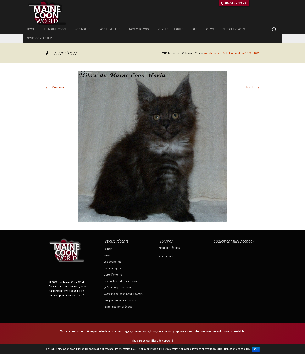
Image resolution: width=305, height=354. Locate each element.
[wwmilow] (152, 146)
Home (31, 29)
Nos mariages (112, 268)
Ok (255, 349)
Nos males (82, 29)
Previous (54, 87)
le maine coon (55, 29)
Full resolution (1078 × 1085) (243, 53)
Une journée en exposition (120, 300)
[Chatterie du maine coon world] (152, 12)
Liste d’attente (113, 274)
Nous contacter (39, 38)
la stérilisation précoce (118, 307)
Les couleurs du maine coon (121, 281)
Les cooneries (112, 261)
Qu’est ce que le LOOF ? (118, 287)
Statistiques (166, 256)
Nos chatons (139, 29)
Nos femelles (109, 29)
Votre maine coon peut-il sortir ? (123, 294)
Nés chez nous (234, 29)
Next (253, 87)
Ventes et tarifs (170, 29)
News (107, 255)
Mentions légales (169, 248)
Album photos (203, 29)
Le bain (108, 249)
